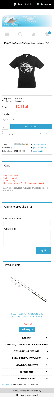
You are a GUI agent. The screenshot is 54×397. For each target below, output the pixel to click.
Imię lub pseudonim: (13, 218)
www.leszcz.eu (7, 384)
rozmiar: (6, 114)
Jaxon (13, 147)
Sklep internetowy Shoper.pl (27, 395)
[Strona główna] (27, 19)
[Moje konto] (34, 34)
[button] (7, 34)
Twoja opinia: (9, 228)
